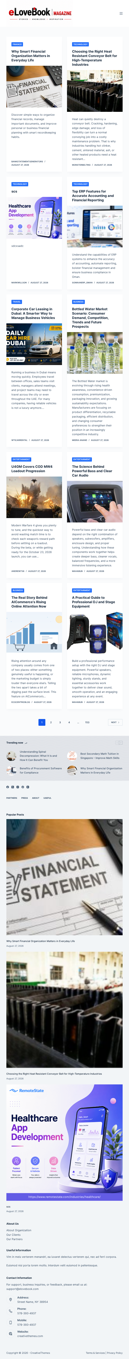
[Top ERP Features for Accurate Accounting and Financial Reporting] (95, 226)
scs (14, 191)
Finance (17, 44)
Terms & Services (95, 1352)
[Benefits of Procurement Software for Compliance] (11, 771)
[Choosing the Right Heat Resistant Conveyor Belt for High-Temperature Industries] (95, 91)
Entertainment (21, 459)
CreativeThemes (40, 1352)
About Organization (18, 1230)
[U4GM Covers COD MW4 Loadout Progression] (34, 497)
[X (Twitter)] (12, 787)
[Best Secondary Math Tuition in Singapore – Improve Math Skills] (72, 756)
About (35, 798)
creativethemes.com (30, 1336)
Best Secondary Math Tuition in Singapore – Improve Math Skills (99, 756)
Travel (17, 301)
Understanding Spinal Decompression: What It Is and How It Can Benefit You (38, 756)
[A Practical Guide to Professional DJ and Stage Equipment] (95, 633)
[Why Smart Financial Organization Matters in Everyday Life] (34, 86)
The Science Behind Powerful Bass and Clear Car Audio (92, 471)
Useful (47, 798)
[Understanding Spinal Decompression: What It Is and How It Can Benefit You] (11, 756)
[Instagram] (17, 787)
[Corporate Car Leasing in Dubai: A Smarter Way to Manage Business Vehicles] (34, 344)
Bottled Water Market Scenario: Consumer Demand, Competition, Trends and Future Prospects (90, 318)
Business (78, 301)
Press (24, 798)
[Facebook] (7, 787)
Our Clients (13, 1234)
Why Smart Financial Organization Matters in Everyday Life (30, 55)
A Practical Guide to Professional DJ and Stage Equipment (93, 602)
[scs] (34, 218)
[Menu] (121, 13)
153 (87, 722)
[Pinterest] (23, 787)
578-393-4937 (26, 1313)
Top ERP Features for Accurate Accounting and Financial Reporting (93, 195)
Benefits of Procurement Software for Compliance (41, 770)
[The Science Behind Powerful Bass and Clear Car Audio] (95, 502)
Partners (11, 798)
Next (114, 722)
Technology (80, 44)
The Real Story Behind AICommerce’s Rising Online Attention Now (29, 602)
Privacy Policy (115, 1352)
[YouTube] (28, 787)
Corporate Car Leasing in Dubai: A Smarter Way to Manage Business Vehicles (33, 313)
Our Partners (14, 1239)
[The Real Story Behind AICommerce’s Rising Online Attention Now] (34, 633)
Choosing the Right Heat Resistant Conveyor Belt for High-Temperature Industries (54, 1073)
